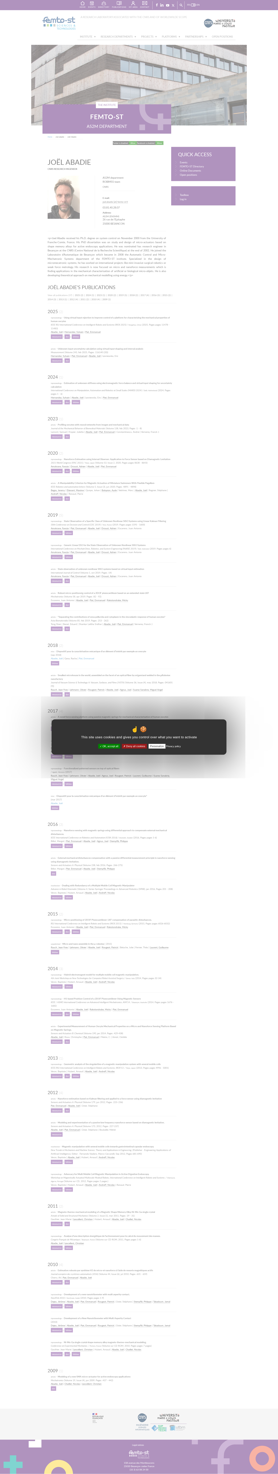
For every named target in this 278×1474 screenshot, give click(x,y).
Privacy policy (173, 746)
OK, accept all (110, 746)
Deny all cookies (135, 746)
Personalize (157, 746)
